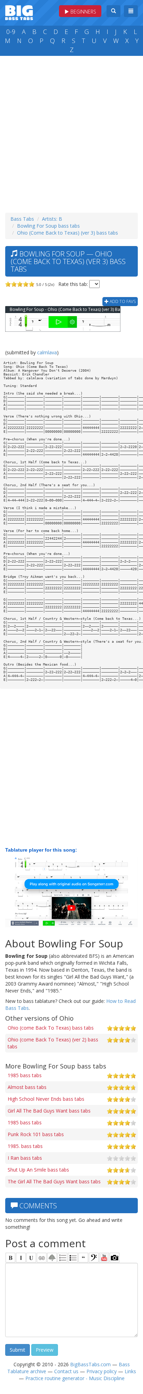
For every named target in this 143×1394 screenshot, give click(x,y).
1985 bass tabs (25, 1075)
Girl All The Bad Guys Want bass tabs (49, 1110)
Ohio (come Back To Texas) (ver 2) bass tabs (53, 1043)
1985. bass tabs (25, 1146)
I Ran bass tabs (25, 1158)
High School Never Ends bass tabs (46, 1099)
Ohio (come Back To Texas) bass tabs (51, 1027)
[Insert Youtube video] (104, 1257)
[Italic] (21, 1257)
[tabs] (94, 1257)
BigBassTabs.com (90, 1364)
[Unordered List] (73, 1257)
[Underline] (31, 1257)
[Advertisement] (71, 132)
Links (130, 1371)
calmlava (47, 352)
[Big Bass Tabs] (19, 12)
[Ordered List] (62, 1257)
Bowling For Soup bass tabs (48, 225)
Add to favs (122, 301)
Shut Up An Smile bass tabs (38, 1169)
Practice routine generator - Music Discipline (75, 1378)
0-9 (10, 31)
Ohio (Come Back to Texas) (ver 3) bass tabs (67, 232)
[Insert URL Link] (42, 1257)
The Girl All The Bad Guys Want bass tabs (54, 1181)
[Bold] (10, 1257)
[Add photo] (114, 1257)
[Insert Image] (52, 1257)
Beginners (82, 11)
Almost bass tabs (27, 1087)
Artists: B (52, 219)
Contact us (66, 1371)
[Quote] (83, 1257)
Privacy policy (101, 1371)
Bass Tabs (22, 219)
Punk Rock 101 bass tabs (36, 1134)
